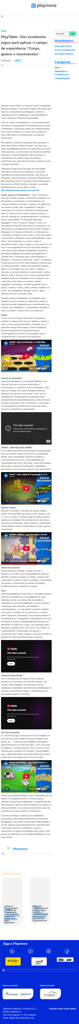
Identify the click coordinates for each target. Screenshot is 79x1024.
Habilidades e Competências (12, 919)
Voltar (4, 31)
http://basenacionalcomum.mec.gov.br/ (20, 190)
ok (72, 34)
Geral (9, 913)
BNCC (18, 60)
